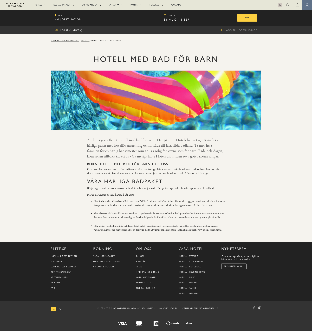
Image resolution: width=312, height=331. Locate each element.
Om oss (140, 256)
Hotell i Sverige (188, 256)
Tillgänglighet (145, 288)
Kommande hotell (147, 277)
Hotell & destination (64, 256)
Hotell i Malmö (188, 283)
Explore (55, 283)
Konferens (57, 261)
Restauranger (62, 5)
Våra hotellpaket (104, 256)
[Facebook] (253, 308)
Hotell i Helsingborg (192, 272)
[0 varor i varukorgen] (297, 5)
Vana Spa (114, 5)
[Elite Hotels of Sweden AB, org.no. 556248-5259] (15, 5)
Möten (134, 5)
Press (139, 267)
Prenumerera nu (234, 266)
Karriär (140, 261)
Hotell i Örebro (188, 293)
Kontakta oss (144, 283)
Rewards (176, 5)
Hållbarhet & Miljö (147, 272)
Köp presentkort (61, 272)
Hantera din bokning (106, 261)
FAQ (53, 288)
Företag (155, 5)
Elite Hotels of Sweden (65, 41)
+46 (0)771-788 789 (169, 308)
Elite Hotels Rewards (64, 267)
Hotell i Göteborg (190, 267)
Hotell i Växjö (187, 288)
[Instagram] (259, 308)
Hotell (38, 5)
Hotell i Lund (187, 277)
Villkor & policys (103, 267)
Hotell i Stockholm (191, 261)
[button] (287, 5)
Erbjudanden (90, 5)
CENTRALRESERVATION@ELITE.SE (200, 308)
